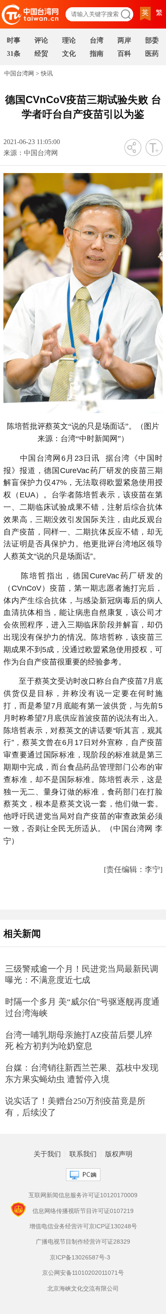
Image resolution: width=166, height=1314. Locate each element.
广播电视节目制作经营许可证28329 (83, 1241)
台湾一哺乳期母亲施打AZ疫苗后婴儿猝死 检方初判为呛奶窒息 (78, 1040)
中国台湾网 (19, 73)
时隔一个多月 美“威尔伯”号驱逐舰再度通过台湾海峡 (82, 1007)
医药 (152, 53)
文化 (69, 53)
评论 (41, 40)
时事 (13, 40)
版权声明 (118, 1154)
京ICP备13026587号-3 (80, 1257)
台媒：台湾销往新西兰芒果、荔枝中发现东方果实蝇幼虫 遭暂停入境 (81, 1073)
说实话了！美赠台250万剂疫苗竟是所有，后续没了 (75, 1106)
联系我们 (83, 1154)
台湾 (96, 40)
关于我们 (47, 1154)
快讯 (47, 73)
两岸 (124, 40)
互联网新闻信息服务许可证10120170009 (83, 1195)
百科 (124, 53)
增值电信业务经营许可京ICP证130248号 (83, 1226)
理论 (69, 40)
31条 (13, 53)
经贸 (41, 53)
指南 (96, 53)
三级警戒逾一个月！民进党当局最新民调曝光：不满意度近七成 (81, 974)
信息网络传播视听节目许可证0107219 (83, 1210)
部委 (152, 40)
